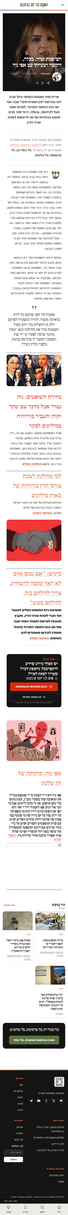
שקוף (61, 1181)
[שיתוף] (48, 83)
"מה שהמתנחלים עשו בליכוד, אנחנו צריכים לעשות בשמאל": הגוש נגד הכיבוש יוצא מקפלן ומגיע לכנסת (51, 1002)
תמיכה (19, 1133)
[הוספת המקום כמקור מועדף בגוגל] (37, 83)
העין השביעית (56, 1175)
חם (21, 1084)
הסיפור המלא (31, 464)
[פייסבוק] (61, 1101)
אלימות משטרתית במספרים (48, 1137)
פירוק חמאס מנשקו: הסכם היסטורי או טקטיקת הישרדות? (52, 944)
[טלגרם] (31, 1101)
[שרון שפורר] (57, 77)
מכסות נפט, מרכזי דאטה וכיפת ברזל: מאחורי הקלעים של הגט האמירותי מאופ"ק (18, 946)
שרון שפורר (45, 73)
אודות (19, 1127)
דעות (20, 1097)
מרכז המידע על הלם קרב (50, 1150)
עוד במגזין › (9, 905)
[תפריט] (62, 4)
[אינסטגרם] (46, 1101)
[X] (54, 1101)
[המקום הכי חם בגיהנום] (46, 1083)
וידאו (20, 1110)
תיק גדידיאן (58, 1144)
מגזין (20, 1103)
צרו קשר (18, 1139)
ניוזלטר (15, 1146)
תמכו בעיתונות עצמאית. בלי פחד (34, 1040)
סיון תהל (59, 1013)
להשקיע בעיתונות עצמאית (26, 145)
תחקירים (18, 1091)
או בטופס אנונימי (31, 696)
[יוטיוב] (39, 1101)
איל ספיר (59, 952)
